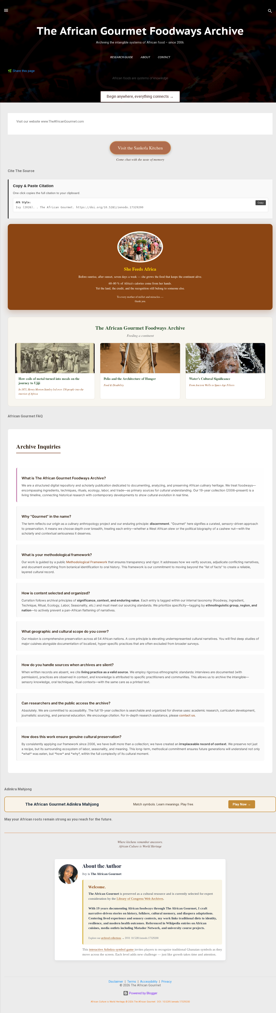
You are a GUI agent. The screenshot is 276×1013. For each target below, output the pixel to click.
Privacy (167, 981)
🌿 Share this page (21, 71)
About (145, 57)
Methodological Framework (86, 562)
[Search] (270, 11)
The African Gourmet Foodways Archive (140, 31)
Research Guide (121, 57)
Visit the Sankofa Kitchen (140, 148)
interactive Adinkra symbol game (112, 949)
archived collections (111, 938)
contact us (187, 715)
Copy (261, 202)
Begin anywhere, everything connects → (140, 96)
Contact (164, 57)
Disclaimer (116, 981)
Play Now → (242, 804)
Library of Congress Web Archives (140, 898)
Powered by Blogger (142, 993)
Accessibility (148, 981)
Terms (131, 981)
